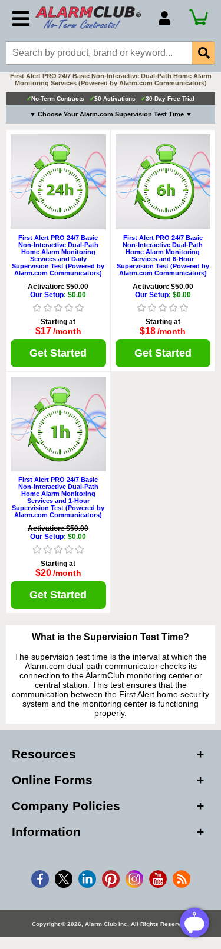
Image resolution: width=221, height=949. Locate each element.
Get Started (58, 353)
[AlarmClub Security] (91, 17)
